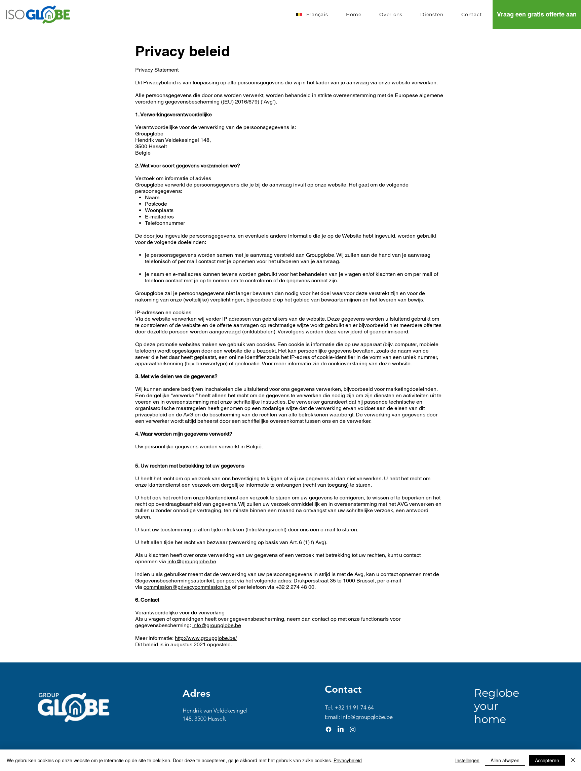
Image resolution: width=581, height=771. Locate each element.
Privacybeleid (348, 760)
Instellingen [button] (467, 760)
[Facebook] (328, 729)
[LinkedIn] (340, 729)
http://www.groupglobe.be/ (206, 638)
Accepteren (547, 760)
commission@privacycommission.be (187, 587)
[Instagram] (352, 729)
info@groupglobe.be (191, 561)
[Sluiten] (573, 760)
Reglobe (496, 692)
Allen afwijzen (505, 760)
